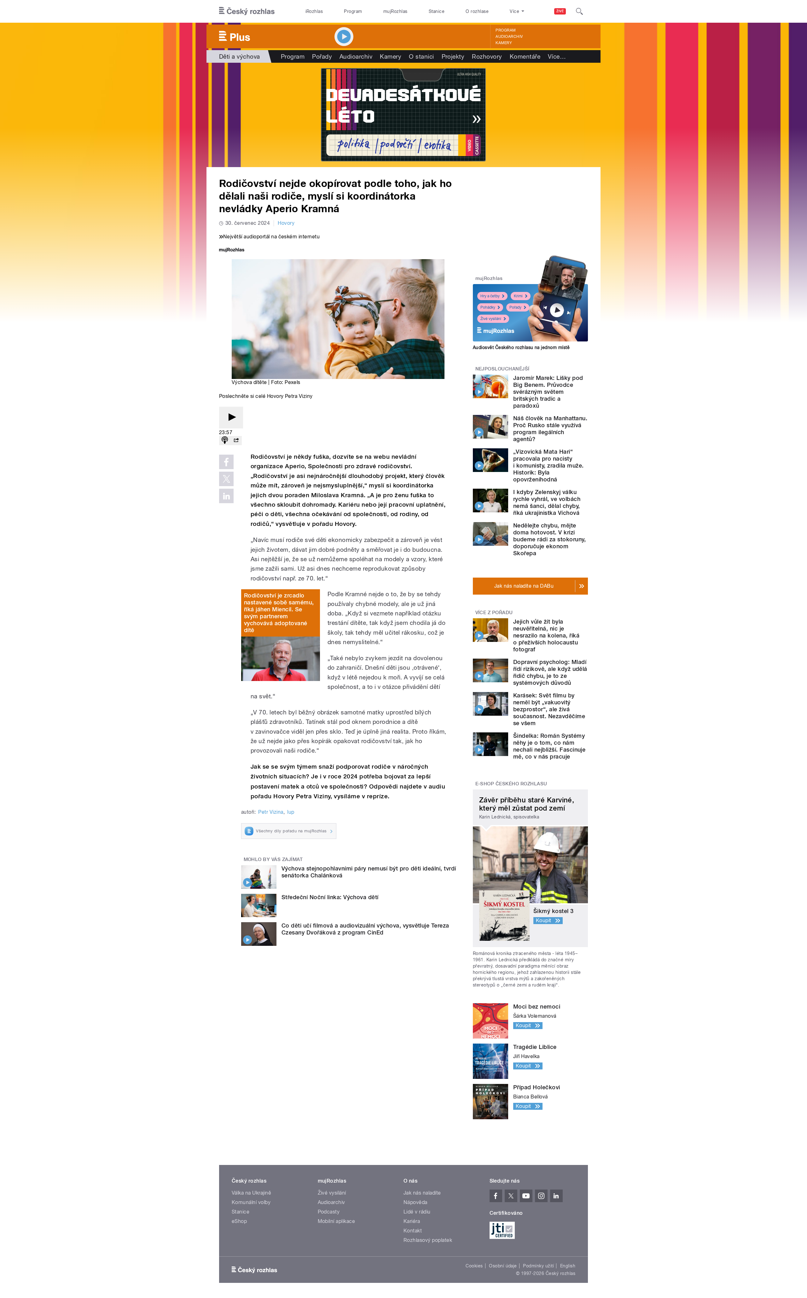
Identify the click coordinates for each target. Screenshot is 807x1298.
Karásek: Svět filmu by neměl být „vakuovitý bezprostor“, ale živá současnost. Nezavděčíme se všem (549, 709)
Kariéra (412, 1221)
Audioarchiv (509, 36)
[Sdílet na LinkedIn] (226, 496)
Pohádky (487, 307)
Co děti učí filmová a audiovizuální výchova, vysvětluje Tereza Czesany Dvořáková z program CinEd (365, 929)
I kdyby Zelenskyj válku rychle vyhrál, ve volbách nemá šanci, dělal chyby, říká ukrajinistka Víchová (546, 502)
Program (353, 11)
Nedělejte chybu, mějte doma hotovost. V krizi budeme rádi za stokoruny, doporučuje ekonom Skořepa (549, 539)
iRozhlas (314, 11)
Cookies (474, 1265)
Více (557, 56)
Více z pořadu (494, 612)
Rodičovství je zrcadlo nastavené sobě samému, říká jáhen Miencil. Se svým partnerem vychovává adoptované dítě (279, 612)
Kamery (504, 43)
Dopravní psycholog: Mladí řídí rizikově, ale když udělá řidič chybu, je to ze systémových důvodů (550, 672)
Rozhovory (487, 56)
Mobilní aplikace (336, 1221)
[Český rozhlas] (247, 11)
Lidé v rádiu (417, 1212)
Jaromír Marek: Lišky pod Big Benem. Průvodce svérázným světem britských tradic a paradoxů (548, 392)
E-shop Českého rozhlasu (511, 784)
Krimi (518, 296)
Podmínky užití (538, 1265)
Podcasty (329, 1212)
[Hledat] (579, 11)
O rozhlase (477, 11)
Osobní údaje (503, 1265)
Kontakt (413, 1231)
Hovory (286, 223)
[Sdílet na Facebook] (226, 462)
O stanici (421, 56)
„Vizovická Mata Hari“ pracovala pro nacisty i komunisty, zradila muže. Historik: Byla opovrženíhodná (548, 465)
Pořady (322, 56)
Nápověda (415, 1202)
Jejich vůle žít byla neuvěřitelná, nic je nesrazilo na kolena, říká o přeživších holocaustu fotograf (546, 635)
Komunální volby (251, 1202)
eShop (239, 1221)
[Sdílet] (236, 440)
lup (290, 812)
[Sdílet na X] (226, 479)
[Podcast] (224, 440)
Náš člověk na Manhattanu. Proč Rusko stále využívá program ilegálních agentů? (550, 428)
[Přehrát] (231, 417)
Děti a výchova (239, 56)
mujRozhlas (395, 11)
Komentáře (525, 56)
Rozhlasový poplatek (428, 1240)
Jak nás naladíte (422, 1193)
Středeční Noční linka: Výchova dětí (330, 897)
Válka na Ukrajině (251, 1193)
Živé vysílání (490, 319)
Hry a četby (490, 296)
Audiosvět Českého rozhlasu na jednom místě (521, 347)
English (567, 1265)
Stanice (436, 11)
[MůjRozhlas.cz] (231, 250)
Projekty (453, 56)
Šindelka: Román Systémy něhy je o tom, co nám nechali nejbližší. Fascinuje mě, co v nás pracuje (549, 746)
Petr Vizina (270, 812)
